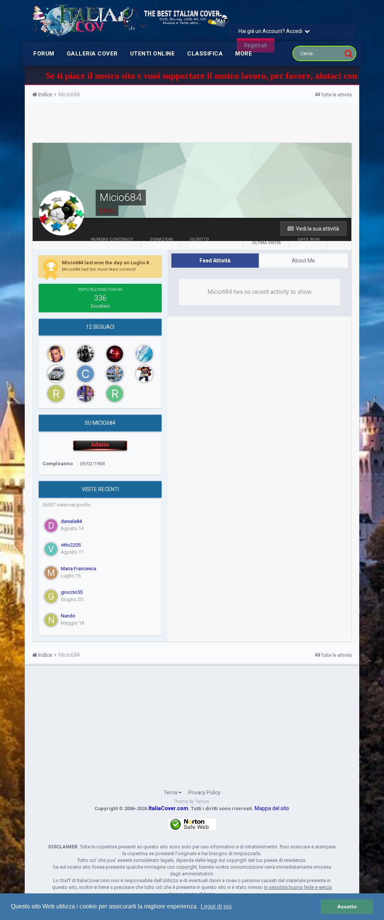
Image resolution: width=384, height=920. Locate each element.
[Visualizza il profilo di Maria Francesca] (51, 572)
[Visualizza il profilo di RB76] (114, 354)
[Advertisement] (192, 124)
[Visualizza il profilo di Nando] (51, 620)
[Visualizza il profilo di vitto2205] (51, 549)
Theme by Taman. (192, 801)
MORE (243, 53)
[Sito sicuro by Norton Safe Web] (192, 824)
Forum (43, 53)
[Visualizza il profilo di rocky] (56, 393)
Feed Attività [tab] (215, 261)
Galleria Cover (92, 53)
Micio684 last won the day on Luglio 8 (105, 262)
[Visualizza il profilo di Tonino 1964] (56, 354)
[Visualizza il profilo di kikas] (114, 374)
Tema (171, 793)
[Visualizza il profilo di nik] (144, 354)
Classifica (205, 53)
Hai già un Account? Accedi (271, 31)
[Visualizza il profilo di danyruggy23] (85, 354)
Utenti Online (152, 53)
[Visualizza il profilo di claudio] (85, 374)
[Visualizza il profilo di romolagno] (85, 393)
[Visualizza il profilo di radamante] (114, 393)
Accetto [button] (347, 907)
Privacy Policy (204, 793)
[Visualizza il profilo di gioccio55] (51, 596)
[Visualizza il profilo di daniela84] (51, 525)
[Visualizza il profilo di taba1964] (56, 374)
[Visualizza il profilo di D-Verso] (144, 374)
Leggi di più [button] (216, 906)
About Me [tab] (303, 261)
